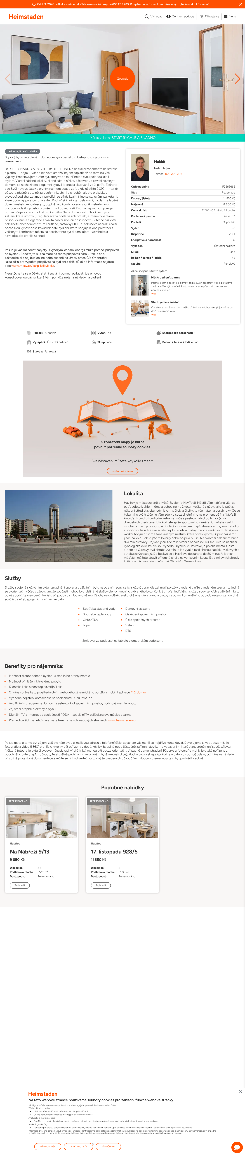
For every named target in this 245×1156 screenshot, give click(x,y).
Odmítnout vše (78, 1146)
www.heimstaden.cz (122, 720)
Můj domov (139, 692)
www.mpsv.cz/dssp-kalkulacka (32, 265)
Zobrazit (122, 78)
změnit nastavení (122, 471)
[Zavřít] (240, 1091)
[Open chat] (237, 1147)
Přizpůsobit (108, 1146)
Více (153, 293)
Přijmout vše (47, 1146)
